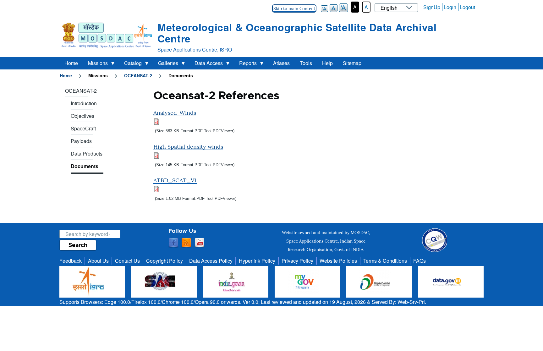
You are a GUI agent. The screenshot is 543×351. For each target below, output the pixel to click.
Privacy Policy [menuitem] (297, 260)
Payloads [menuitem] (81, 141)
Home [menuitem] (71, 63)
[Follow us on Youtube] (200, 243)
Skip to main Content (294, 8)
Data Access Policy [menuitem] (211, 260)
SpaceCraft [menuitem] (83, 128)
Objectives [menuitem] (82, 115)
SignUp (431, 7)
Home (66, 75)
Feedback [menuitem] (70, 260)
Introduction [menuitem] (84, 103)
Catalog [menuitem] (130, 64)
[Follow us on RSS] (186, 243)
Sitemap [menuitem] (352, 63)
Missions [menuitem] (95, 64)
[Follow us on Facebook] (173, 243)
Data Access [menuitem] (206, 64)
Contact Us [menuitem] (127, 260)
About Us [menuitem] (98, 260)
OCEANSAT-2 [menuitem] (81, 90)
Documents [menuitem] (84, 166)
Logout (467, 7)
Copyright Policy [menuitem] (164, 260)
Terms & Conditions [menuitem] (385, 260)
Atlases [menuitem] (281, 63)
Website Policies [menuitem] (338, 260)
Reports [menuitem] (245, 64)
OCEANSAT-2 (138, 75)
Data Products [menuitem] (86, 153)
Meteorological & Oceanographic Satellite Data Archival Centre (297, 33)
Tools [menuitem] (306, 63)
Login (450, 7)
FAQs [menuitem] (419, 260)
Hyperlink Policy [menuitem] (257, 260)
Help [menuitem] (327, 63)
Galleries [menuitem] (165, 64)
